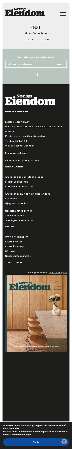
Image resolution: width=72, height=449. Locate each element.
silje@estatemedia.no (17, 203)
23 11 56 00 (21, 141)
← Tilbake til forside (36, 39)
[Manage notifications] (64, 441)
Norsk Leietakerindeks (18, 256)
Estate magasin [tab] (58, 272)
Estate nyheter (13, 241)
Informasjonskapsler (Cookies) (22, 160)
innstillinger (24, 434)
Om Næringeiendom (16, 236)
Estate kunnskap (14, 246)
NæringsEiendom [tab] (37, 272)
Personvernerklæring (16, 153)
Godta (36, 442)
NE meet (10, 251)
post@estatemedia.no (34, 136)
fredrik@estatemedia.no (19, 186)
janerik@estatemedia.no (19, 220)
